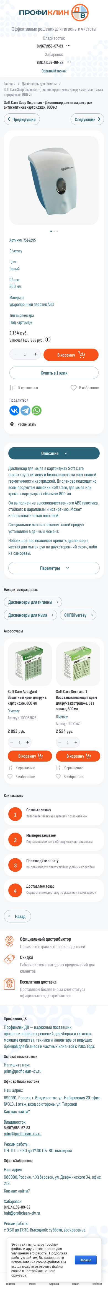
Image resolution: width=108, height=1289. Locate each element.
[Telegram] (25, 410)
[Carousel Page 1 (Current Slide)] (51, 231)
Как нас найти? (17, 1111)
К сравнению (28, 387)
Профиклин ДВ (15, 1018)
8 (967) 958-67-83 (50, 46)
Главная (9, 83)
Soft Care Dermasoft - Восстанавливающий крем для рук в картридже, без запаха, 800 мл (76, 700)
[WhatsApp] (37, 410)
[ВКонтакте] (14, 410)
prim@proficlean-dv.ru (23, 1071)
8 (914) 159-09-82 (50, 62)
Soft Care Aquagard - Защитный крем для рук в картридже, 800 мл (27, 697)
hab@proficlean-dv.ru (22, 1213)
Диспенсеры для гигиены (39, 83)
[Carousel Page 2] (54, 231)
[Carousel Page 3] (57, 231)
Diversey (15, 250)
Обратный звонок (54, 71)
